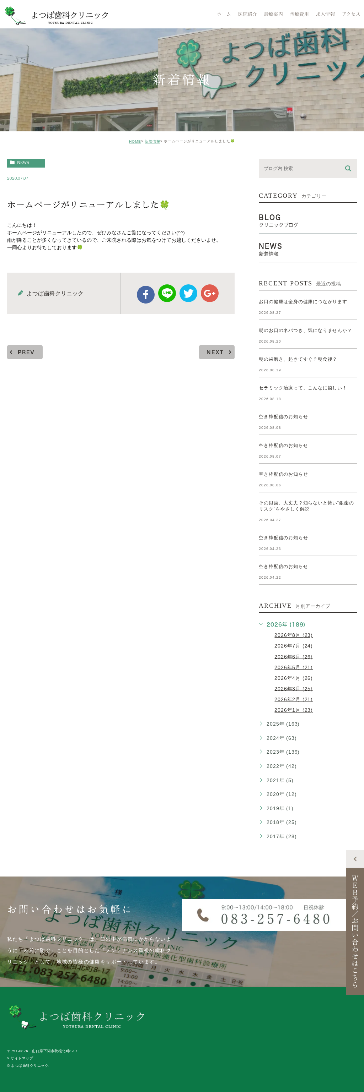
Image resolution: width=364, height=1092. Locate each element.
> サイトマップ (20, 1058)
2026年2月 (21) (293, 699)
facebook (146, 295)
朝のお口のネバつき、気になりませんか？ (305, 330)
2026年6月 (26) (293, 656)
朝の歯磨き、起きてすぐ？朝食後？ (298, 359)
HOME (135, 141)
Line (167, 293)
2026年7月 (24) (293, 646)
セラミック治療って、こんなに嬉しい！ (303, 388)
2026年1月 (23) (293, 710)
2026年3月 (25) (293, 688)
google (210, 293)
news (23, 162)
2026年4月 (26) (293, 678)
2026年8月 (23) (293, 635)
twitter (188, 293)
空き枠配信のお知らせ (283, 416)
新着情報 (152, 141)
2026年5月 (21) (293, 667)
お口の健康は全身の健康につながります (303, 301)
